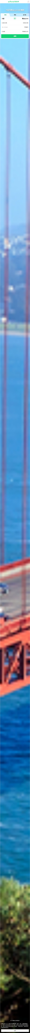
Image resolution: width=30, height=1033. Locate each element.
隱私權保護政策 (5, 1027)
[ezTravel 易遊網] (15, 1)
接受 (15, 1030)
